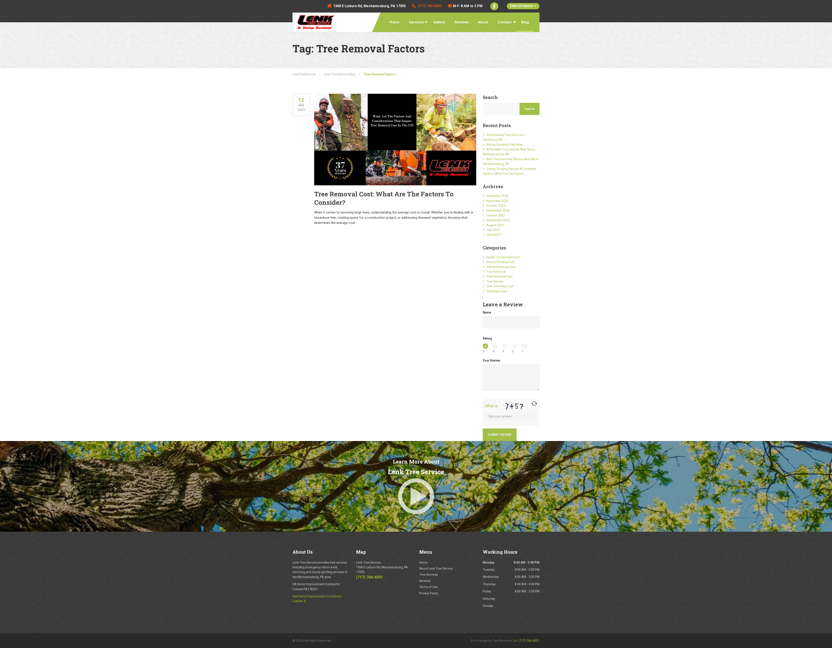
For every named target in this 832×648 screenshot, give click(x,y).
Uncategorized (496, 291)
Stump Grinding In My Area (504, 144)
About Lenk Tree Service (436, 568)
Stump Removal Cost (500, 267)
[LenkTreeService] (314, 21)
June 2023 (493, 234)
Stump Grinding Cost (500, 262)
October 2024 (495, 205)
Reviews (462, 22)
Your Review (491, 360)
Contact (505, 22)
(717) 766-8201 (369, 577)
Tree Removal (495, 271)
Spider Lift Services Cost (503, 257)
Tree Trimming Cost (500, 286)
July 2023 (493, 230)
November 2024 (497, 201)
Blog (525, 22)
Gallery (439, 22)
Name (487, 312)
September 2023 (498, 220)
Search (490, 97)
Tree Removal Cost (499, 276)
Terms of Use (428, 587)
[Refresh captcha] (534, 403)
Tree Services (428, 574)
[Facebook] (494, 6)
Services (416, 22)
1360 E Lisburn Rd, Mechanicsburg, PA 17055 (369, 6)
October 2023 (495, 215)
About (483, 22)
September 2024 (498, 210)
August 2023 (495, 225)
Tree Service (495, 281)
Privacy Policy (428, 593)
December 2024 (497, 196)
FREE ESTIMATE (521, 6)
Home (394, 22)
